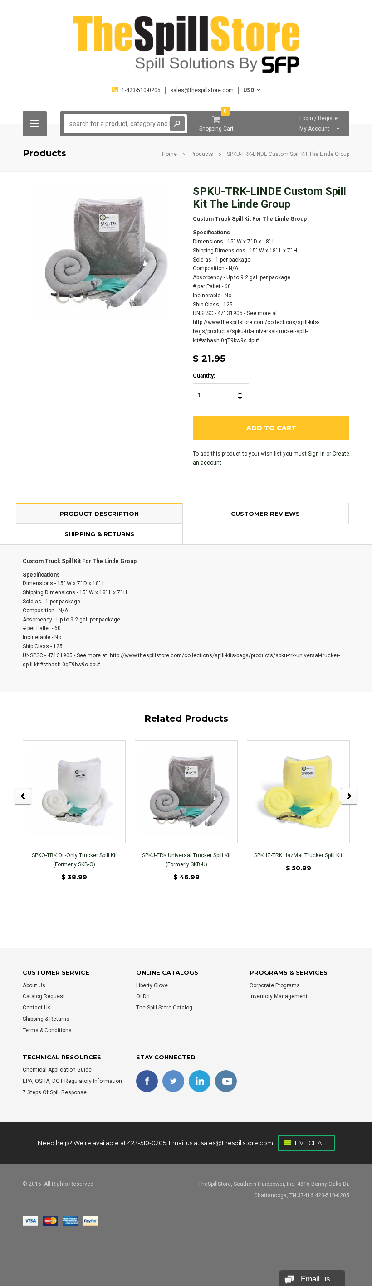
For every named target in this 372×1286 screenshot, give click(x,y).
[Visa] (30, 1220)
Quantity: (204, 376)
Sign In (316, 454)
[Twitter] (173, 1081)
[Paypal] (90, 1220)
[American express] (70, 1220)
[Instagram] (226, 1081)
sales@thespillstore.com (237, 1142)
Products (202, 154)
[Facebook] (147, 1081)
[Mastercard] (50, 1220)
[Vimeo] (199, 1081)
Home (169, 154)
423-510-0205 (146, 1142)
